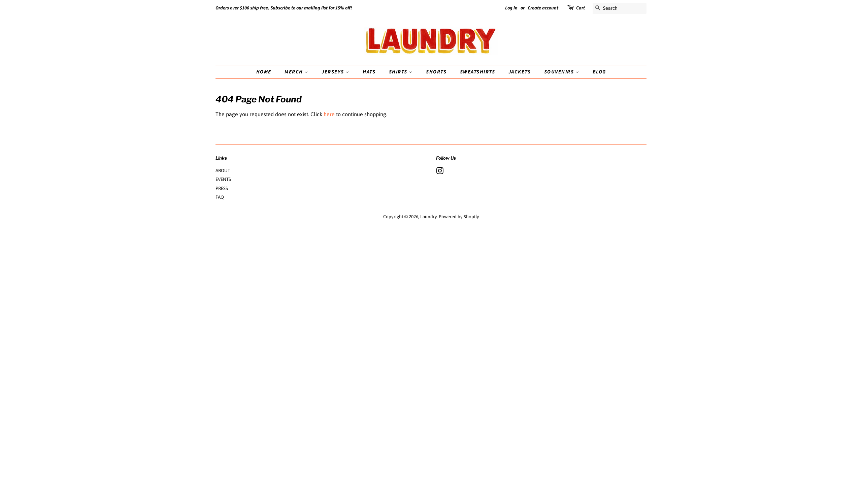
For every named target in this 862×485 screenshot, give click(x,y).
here (329, 114)
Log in (511, 8)
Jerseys (333, 71)
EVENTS (223, 179)
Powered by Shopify (459, 216)
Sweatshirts (477, 71)
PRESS (222, 188)
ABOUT (223, 170)
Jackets (519, 71)
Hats (369, 71)
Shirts (399, 71)
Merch (294, 71)
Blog (599, 71)
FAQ (220, 197)
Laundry (428, 216)
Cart (580, 8)
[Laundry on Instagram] (439, 172)
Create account (543, 8)
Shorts (436, 71)
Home (263, 71)
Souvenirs (559, 71)
